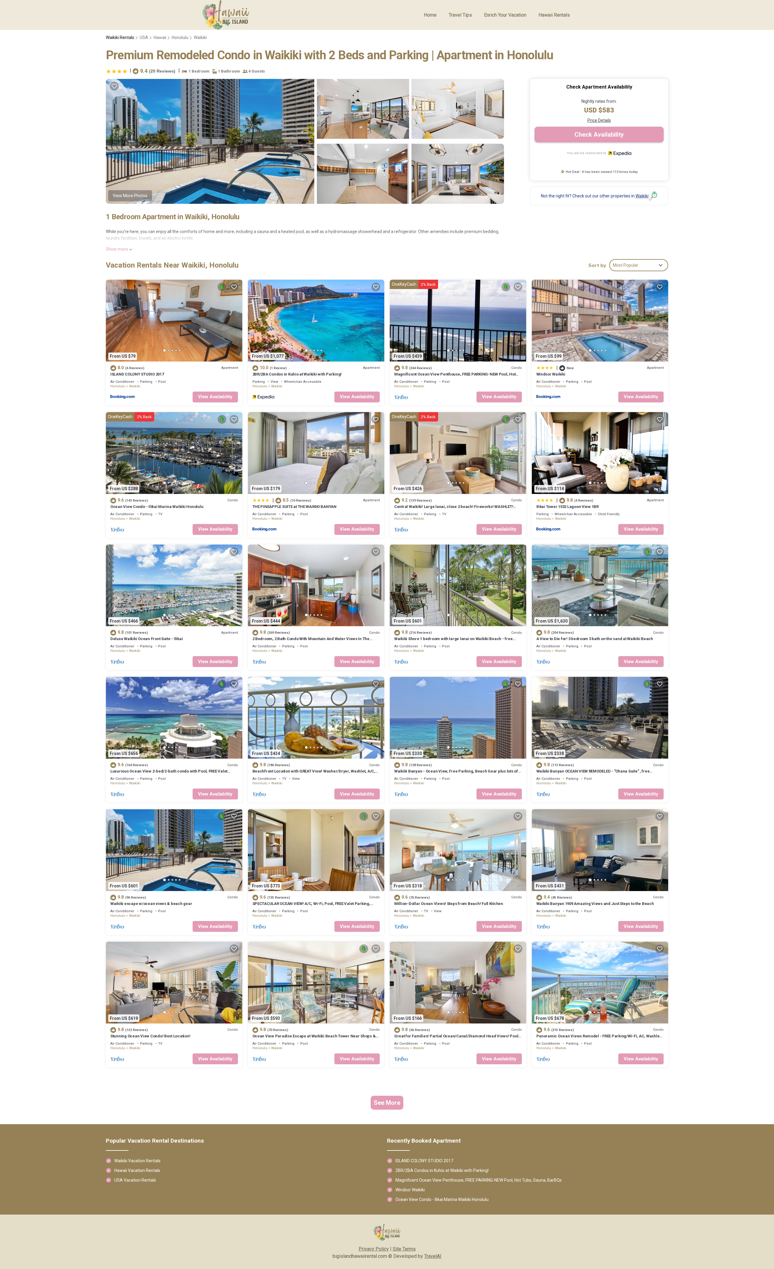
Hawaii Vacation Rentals (137, 1170)
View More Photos (130, 195)
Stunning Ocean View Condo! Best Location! (150, 1036)
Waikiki (200, 37)
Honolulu (180, 37)
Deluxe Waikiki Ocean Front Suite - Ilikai (146, 638)
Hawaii (160, 37)
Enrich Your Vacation (505, 15)
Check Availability (599, 134)
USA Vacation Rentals (135, 1180)
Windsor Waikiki (550, 374)
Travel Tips (460, 15)
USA (144, 37)
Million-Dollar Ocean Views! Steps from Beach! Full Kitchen (448, 903)
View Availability (215, 396)
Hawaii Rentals (554, 15)
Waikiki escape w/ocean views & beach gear (151, 903)
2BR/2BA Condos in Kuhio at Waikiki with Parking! (297, 374)
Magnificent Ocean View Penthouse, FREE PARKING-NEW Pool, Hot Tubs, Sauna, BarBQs (478, 1180)
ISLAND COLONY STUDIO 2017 (137, 374)
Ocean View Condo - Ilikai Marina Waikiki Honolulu (156, 506)
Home (430, 15)
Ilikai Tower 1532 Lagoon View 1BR (567, 506)
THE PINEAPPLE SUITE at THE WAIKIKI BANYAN (294, 506)
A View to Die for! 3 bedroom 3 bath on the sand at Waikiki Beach (594, 638)
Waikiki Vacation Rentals (137, 1160)
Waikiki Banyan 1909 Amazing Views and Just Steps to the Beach (595, 903)
